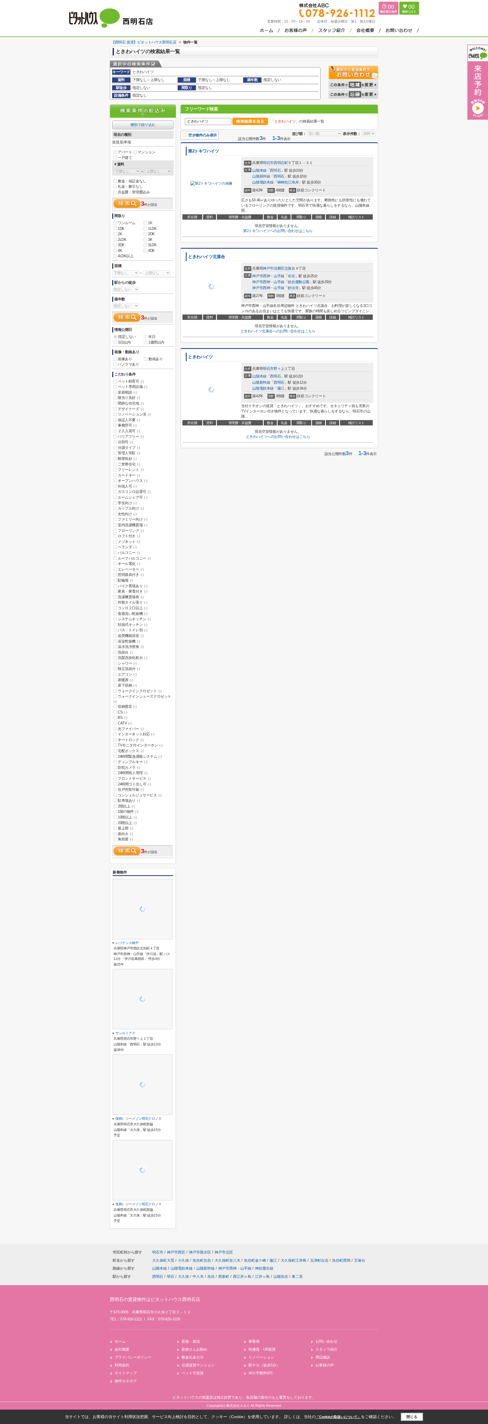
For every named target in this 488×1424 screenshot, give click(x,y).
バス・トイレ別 (132, 630)
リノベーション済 (134, 414)
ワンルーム (127, 223)
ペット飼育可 (131, 381)
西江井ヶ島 (242, 1276)
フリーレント (131, 470)
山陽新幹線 (261, 176)
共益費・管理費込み (134, 192)
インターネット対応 (136, 734)
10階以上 (127, 817)
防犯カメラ (129, 767)
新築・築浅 (191, 1341)
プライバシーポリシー (133, 1357)
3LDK (152, 245)
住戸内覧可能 (131, 789)
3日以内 (124, 342)
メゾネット (129, 542)
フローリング (131, 530)
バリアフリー (131, 436)
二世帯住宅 (129, 464)
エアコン (127, 674)
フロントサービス (134, 778)
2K (120, 234)
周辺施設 (322, 1357)
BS (122, 717)
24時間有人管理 (132, 773)
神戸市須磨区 (273, 268)
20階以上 (127, 823)
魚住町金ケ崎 (255, 1260)
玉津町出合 (320, 1260)
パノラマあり (128, 364)
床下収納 (127, 685)
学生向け (127, 503)
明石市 (268, 163)
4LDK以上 (126, 256)
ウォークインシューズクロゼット (142, 698)
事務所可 (127, 425)
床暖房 (125, 680)
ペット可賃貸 (193, 1373)
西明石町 (281, 163)
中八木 (198, 1276)
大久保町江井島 (294, 1260)
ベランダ (127, 547)
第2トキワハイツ (203, 151)
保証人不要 (129, 420)
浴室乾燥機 (129, 641)
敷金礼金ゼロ (193, 1357)
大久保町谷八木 (228, 1260)
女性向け (127, 514)
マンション (146, 152)
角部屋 (125, 839)
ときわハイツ (200, 357)
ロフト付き (129, 536)
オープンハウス (132, 481)
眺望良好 (127, 459)
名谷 (291, 276)
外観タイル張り (132, 602)
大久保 (183, 1276)
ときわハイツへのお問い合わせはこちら (278, 436)
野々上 (279, 368)
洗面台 (125, 652)
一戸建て (125, 158)
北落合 (289, 268)
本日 (151, 337)
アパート (125, 152)
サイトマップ (126, 1373)
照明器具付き (131, 575)
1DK (121, 228)
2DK (151, 234)
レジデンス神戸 (127, 943)
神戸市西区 (176, 1252)
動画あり (156, 359)
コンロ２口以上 (132, 608)
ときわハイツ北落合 (206, 256)
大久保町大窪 (163, 1260)
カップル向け (131, 508)
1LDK (152, 228)
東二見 (297, 1276)
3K (150, 239)
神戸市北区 (224, 1252)
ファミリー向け (132, 519)
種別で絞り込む (142, 125)
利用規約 (122, 1365)
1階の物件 (128, 811)
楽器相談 (127, 392)
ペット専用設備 (132, 387)
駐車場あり (129, 800)
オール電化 (129, 564)
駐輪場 (125, 580)
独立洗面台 (129, 669)
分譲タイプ (129, 447)
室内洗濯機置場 (132, 525)
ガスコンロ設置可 (134, 492)
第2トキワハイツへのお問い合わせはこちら (278, 231)
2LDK (122, 239)
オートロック (131, 740)
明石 (170, 1276)
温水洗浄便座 (131, 647)
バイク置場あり (132, 586)
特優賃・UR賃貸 (262, 1349)
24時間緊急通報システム (140, 756)
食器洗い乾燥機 (132, 613)
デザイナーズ (131, 409)
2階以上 (126, 806)
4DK (151, 250)
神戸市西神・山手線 (268, 276)
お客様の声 (324, 1365)
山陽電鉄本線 (263, 182)
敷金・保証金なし (132, 181)
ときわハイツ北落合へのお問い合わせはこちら (278, 331)
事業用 (254, 1341)
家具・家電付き (132, 591)
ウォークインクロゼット (140, 691)
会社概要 (122, 1349)
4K (120, 250)
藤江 (280, 388)
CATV (124, 723)
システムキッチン (134, 619)
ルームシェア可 (132, 497)
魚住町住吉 (202, 1260)
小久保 (184, 1260)
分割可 (125, 442)
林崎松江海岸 (288, 182)
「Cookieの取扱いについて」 (338, 1417)
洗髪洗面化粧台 (132, 658)
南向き (125, 834)
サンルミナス (125, 1033)
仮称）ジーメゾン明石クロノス (139, 1119)
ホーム (120, 1341)
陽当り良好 (129, 398)
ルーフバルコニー (134, 558)
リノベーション (261, 1357)
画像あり (125, 359)
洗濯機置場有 (131, 597)
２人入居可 (129, 431)
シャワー (127, 663)
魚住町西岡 (342, 1260)
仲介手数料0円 (261, 1373)
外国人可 (127, 486)
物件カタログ (126, 1381)
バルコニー (129, 553)
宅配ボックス (131, 751)
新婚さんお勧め (194, 1349)
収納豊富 (127, 706)
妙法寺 (293, 288)
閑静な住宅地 (131, 403)
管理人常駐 (129, 453)
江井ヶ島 (262, 1276)
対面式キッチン (132, 625)
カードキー (129, 475)
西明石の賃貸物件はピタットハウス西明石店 (155, 1299)
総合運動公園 (298, 282)
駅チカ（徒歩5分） (264, 1365)
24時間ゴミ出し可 (134, 784)
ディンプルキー (132, 762)
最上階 (125, 828)
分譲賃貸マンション (198, 1365)
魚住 (211, 1276)
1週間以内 (156, 342)
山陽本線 (259, 170)
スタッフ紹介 (326, 1349)
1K (150, 223)
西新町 (223, 1276)
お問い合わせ (326, 1341)
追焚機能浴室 (131, 636)
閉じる (411, 1417)
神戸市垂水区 (200, 1252)
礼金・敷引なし (130, 186)
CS (122, 712)
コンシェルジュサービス (140, 795)
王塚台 (359, 1260)
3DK (121, 245)
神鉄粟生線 (264, 1268)
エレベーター (131, 569)
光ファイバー (131, 729)
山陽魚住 (280, 1276)
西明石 (275, 170)
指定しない (127, 337)
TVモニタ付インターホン (140, 745)
